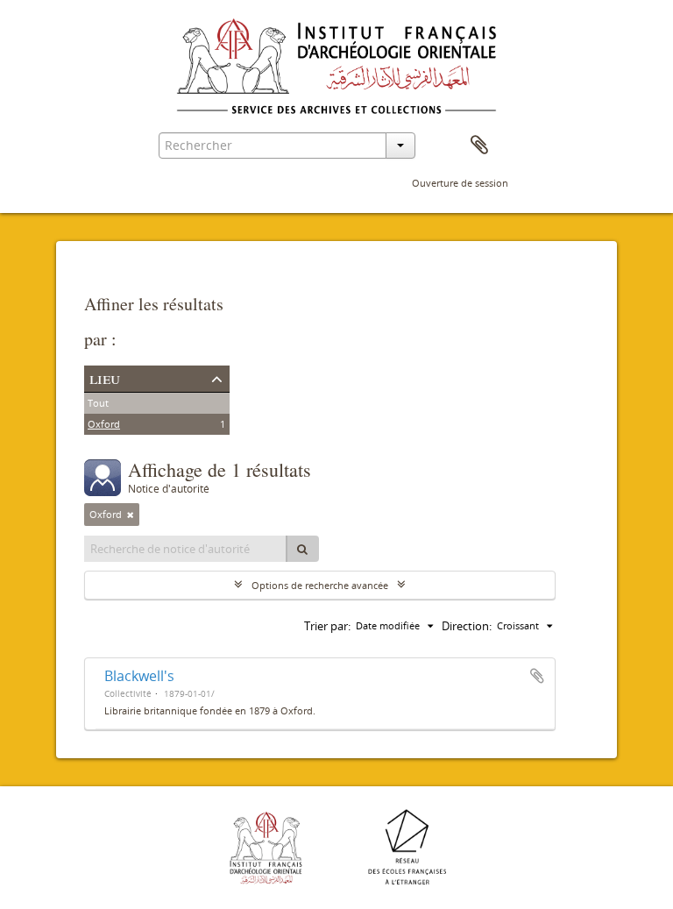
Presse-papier (479, 145)
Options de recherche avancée (319, 585)
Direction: (467, 626)
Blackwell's (139, 675)
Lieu (104, 377)
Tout (98, 402)
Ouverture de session (460, 182)
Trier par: (327, 626)
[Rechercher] (302, 549)
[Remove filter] (130, 514)
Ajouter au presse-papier (537, 676)
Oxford (104, 423)
